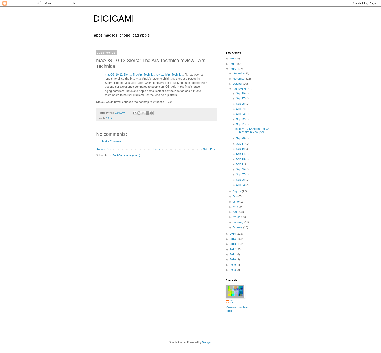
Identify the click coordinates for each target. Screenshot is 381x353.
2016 (233, 69)
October (238, 83)
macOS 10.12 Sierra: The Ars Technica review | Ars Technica (144, 74)
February (238, 222)
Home (157, 149)
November (239, 78)
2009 (233, 264)
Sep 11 (240, 164)
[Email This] (135, 113)
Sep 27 (240, 98)
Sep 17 (240, 143)
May (236, 206)
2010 (233, 259)
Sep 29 (240, 93)
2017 (233, 63)
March (237, 217)
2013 (233, 244)
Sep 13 (240, 159)
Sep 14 (240, 154)
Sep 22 (240, 119)
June (236, 201)
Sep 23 (240, 113)
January (238, 227)
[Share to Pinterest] (151, 113)
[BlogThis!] (139, 113)
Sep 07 (240, 174)
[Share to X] (143, 113)
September (240, 89)
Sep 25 (240, 103)
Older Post (209, 149)
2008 (233, 269)
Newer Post (104, 149)
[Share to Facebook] (147, 113)
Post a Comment (111, 141)
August (237, 191)
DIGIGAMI (113, 18)
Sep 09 (240, 169)
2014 (233, 239)
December (239, 73)
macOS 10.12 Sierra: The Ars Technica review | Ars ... (252, 130)
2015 (233, 233)
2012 (233, 249)
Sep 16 (240, 148)
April (236, 212)
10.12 (109, 118)
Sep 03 (240, 184)
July (235, 196)
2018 (233, 58)
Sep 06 (240, 179)
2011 (233, 254)
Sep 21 (240, 124)
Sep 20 (240, 138)
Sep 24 (240, 108)
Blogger (206, 342)
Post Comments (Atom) (126, 155)
